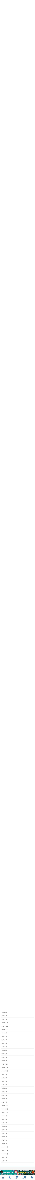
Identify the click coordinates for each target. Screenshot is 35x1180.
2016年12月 (5, 1064)
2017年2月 (4, 1057)
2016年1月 (4, 1102)
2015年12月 (5, 1105)
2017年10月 (5, 1029)
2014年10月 (5, 1154)
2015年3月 (4, 1136)
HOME (10, 1178)
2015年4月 (4, 1133)
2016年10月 (5, 1071)
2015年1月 (4, 1143)
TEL (32, 1178)
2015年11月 (5, 1109)
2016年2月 (4, 1098)
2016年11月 (5, 1067)
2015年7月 (4, 1123)
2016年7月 (4, 1081)
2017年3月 (4, 1053)
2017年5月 (4, 1047)
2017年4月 (4, 1050)
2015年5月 (4, 1129)
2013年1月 (4, 1161)
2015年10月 (5, 1112)
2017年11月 (5, 1026)
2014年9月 (4, 1157)
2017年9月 (4, 1033)
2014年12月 (5, 1147)
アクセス (16, 1178)
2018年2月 (4, 1015)
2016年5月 (4, 1088)
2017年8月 (4, 1036)
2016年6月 (4, 1085)
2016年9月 (4, 1074)
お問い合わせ (24, 1178)
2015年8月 (4, 1119)
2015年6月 (4, 1126)
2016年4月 (4, 1091)
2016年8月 (4, 1078)
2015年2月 (4, 1140)
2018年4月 (4, 1012)
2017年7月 (4, 1040)
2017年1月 (4, 1060)
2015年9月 (4, 1116)
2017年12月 (5, 1022)
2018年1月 (4, 1019)
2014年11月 (5, 1150)
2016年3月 (4, 1095)
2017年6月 (4, 1043)
